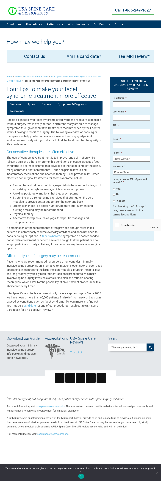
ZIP (116, 125)
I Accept (120, 200)
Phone (117, 153)
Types (31, 104)
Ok (81, 476)
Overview (15, 104)
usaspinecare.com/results (50, 406)
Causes (46, 104)
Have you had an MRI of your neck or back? (130, 180)
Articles (18, 76)
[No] (157, 472)
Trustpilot (76, 352)
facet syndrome (52, 236)
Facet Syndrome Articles (36, 76)
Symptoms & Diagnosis (72, 104)
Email (117, 139)
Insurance (119, 166)
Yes (118, 188)
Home (10, 76)
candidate (30, 305)
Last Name (119, 111)
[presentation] (137, 225)
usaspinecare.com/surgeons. (53, 433)
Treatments (17, 111)
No (117, 194)
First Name (120, 98)
